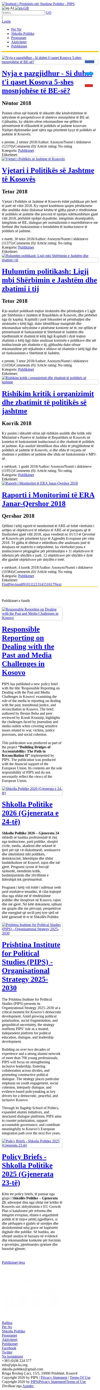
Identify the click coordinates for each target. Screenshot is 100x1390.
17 (52, 584)
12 (34, 584)
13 (37, 584)
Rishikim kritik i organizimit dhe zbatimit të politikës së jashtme (48, 402)
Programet (9, 1335)
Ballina (7, 1323)
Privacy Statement (54, 1377)
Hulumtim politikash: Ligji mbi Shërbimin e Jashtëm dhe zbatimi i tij (49, 280)
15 (45, 584)
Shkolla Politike (13, 1331)
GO (48, 12)
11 (30, 584)
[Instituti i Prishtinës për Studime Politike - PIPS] (38, 4)
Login (6, 21)
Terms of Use (76, 1382)
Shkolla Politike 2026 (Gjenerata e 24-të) (30, 813)
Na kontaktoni (12, 1356)
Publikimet (26, 150)
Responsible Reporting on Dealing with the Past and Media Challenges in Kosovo (28, 651)
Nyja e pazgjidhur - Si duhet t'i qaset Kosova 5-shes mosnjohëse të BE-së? (47, 82)
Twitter (7, 1352)
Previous (14, 584)
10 (27, 584)
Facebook (9, 1348)
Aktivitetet (9, 1340)
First (5, 584)
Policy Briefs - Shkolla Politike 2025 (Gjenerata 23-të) (27, 1169)
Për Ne (7, 1327)
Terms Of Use (80, 1377)
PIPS (34, 1382)
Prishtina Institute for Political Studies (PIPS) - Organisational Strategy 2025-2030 (31, 966)
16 (48, 584)
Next (57, 584)
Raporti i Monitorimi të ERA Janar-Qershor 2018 (48, 499)
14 (41, 584)
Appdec (28, 1386)
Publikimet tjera (13, 1262)
